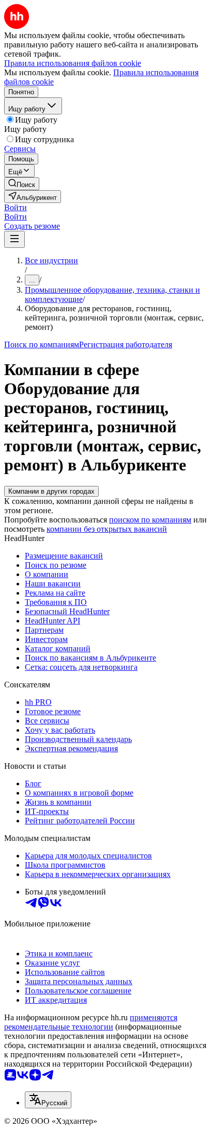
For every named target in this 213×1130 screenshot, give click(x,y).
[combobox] (48, 1099)
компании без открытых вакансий (107, 529)
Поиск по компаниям (41, 344)
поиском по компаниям (150, 519)
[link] (21, 183)
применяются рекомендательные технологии (90, 1022)
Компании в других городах (51, 491)
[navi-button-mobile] (14, 239)
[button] (15, 207)
